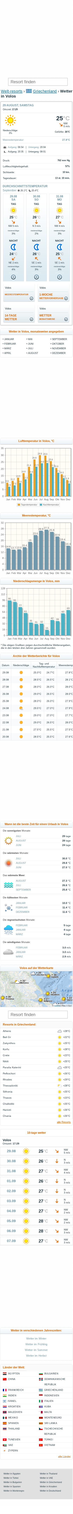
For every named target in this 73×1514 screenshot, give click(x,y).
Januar (9, 339)
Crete (6, 1055)
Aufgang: (12, 147)
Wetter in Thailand (48, 1473)
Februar (10, 343)
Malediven (15, 1412)
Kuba (47, 1406)
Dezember (59, 353)
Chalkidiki (8, 1103)
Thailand (14, 1428)
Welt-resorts (12, 91)
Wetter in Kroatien (48, 1486)
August (33, 353)
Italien (48, 1401)
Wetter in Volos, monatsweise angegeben (36, 331)
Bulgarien (51, 1373)
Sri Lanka (50, 1423)
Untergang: (33, 147)
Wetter (47, 317)
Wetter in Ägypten (12, 1473)
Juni (31, 343)
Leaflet (57, 1005)
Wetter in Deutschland (50, 1491)
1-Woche (51, 296)
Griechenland (45, 91)
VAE (10, 1445)
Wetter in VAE (46, 1478)
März (7, 348)
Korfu (6, 1049)
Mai (30, 339)
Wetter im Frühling (36, 1344)
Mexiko (13, 1417)
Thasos (7, 1097)
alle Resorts (64, 1122)
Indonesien (51, 1395)
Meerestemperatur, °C (36, 515)
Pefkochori (9, 1073)
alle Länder (64, 1456)
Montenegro (53, 1417)
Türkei (48, 1439)
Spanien (13, 1423)
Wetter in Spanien (12, 1486)
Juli (30, 348)
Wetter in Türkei (11, 1478)
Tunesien (14, 1439)
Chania (7, 1115)
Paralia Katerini (12, 1067)
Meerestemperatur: (13, 139)
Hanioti (7, 1109)
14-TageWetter (11, 317)
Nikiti (6, 1061)
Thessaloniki (10, 1085)
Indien (12, 1395)
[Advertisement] (36, 38)
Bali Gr (7, 1037)
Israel (12, 1401)
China (12, 1379)
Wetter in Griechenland (51, 1482)
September (9, 190)
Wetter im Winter (36, 1338)
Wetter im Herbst (36, 1355)
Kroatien (14, 1406)
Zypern (13, 1450)
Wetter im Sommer (36, 1349)
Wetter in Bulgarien (13, 1482)
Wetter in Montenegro (14, 1491)
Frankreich (15, 1390)
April (7, 353)
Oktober (58, 343)
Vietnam (49, 1445)
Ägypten (14, 1373)
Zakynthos (9, 1043)
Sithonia (8, 1091)
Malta (48, 1412)
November (59, 348)
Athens (7, 1031)
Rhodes (7, 1079)
